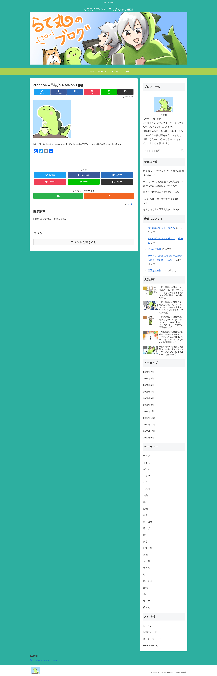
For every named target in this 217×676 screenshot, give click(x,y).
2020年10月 (149, 431)
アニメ (146, 456)
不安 (145, 495)
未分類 (146, 561)
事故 (145, 502)
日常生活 (147, 548)
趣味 (145, 587)
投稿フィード (150, 632)
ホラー (146, 482)
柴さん (146, 568)
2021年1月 (148, 411)
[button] (182, 150)
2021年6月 (148, 378)
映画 (145, 555)
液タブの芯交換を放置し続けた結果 (161, 192)
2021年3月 (148, 398)
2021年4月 (148, 391)
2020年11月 (149, 424)
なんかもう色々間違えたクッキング (161, 209)
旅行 (145, 535)
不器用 (146, 489)
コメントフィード (152, 639)
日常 (145, 542)
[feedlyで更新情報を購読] (58, 196)
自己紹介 (147, 581)
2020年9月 (148, 438)
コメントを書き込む (84, 242)
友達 (145, 515)
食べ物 (146, 594)
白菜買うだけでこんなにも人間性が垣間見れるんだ (163, 173)
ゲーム (146, 469)
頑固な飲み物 (154, 249)
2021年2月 (148, 405)
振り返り (147, 522)
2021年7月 (148, 372)
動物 (145, 509)
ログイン (147, 626)
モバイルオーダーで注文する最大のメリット (163, 201)
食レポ (146, 601)
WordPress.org (150, 645)
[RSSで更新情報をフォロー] (109, 196)
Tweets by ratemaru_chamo (44, 660)
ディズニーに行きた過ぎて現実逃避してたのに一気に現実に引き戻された (163, 183)
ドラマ (146, 476)
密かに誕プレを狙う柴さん (161, 228)
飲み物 (146, 607)
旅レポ (146, 528)
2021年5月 (148, 385)
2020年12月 (149, 418)
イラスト (147, 463)
